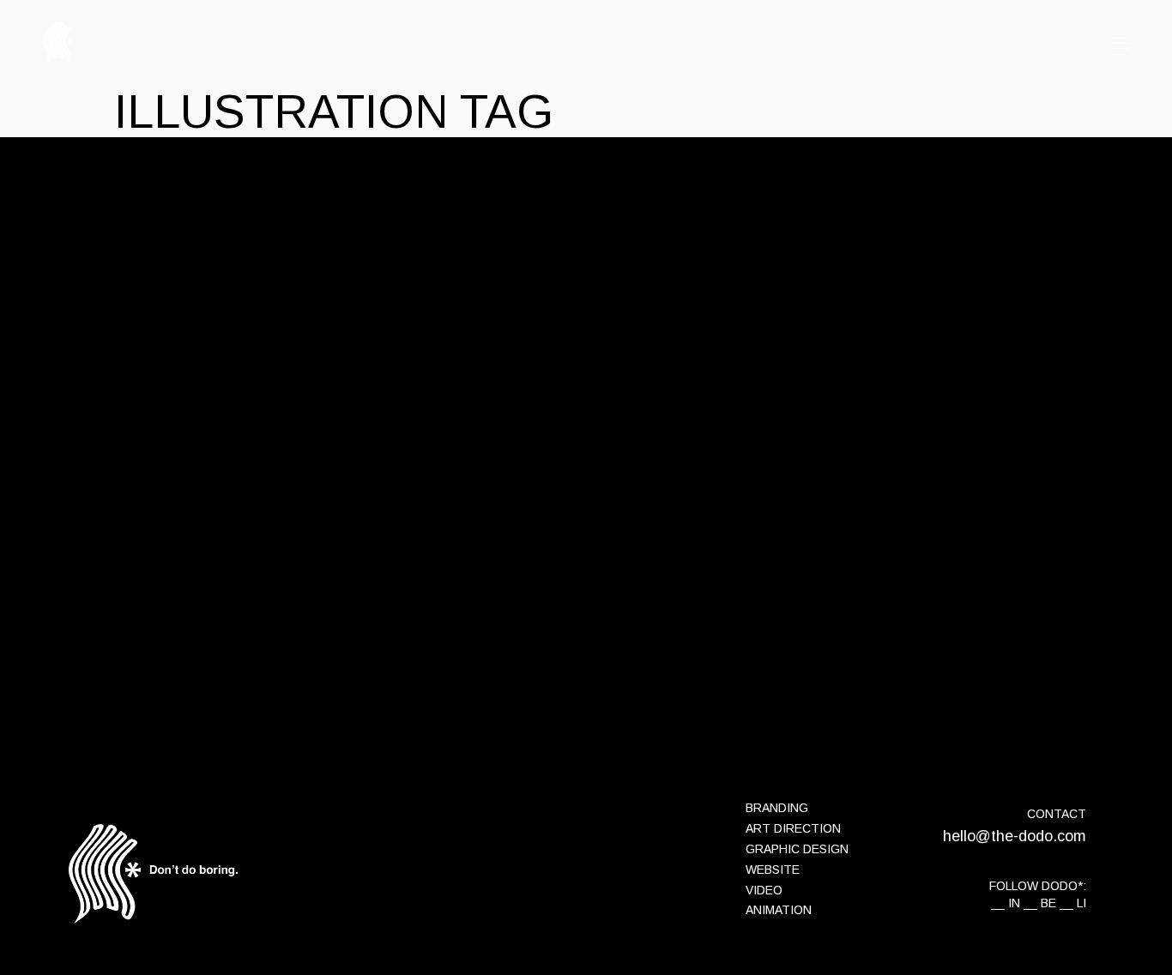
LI (1081, 903)
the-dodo (290, 242)
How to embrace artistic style (413, 528)
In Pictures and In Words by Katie (435, 276)
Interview (227, 242)
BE (1048, 903)
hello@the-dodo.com (1014, 836)
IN (1014, 903)
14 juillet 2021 (150, 242)
